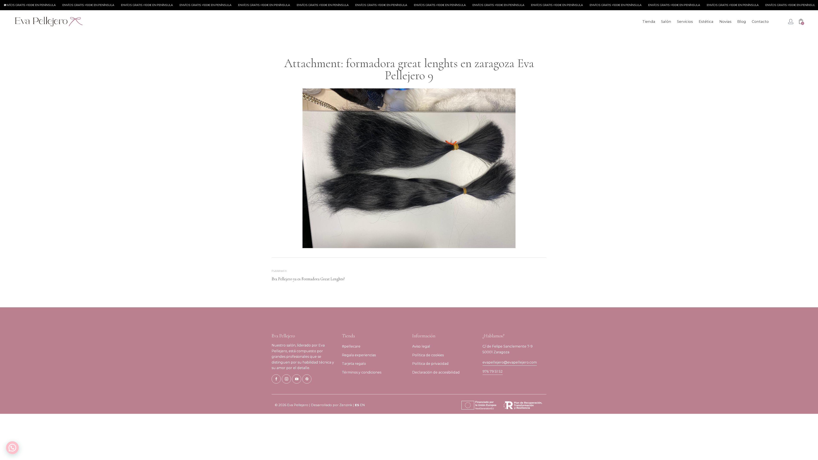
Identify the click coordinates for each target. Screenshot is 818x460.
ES (357, 405)
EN (362, 405)
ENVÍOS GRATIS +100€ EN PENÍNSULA (76, 5)
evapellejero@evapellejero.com (509, 362)
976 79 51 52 (492, 371)
